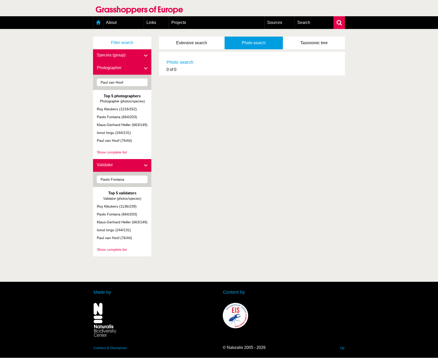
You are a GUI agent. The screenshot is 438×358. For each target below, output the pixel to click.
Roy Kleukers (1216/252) (117, 109)
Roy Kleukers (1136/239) (117, 206)
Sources (274, 22)
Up (342, 348)
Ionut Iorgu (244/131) (114, 132)
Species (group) (111, 55)
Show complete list (112, 152)
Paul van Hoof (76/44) (114, 140)
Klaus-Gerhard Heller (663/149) (122, 125)
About (111, 22)
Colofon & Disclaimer (110, 348)
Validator (105, 165)
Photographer (109, 68)
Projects (178, 22)
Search (303, 22)
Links (151, 22)
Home (98, 22)
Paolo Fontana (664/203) (117, 117)
